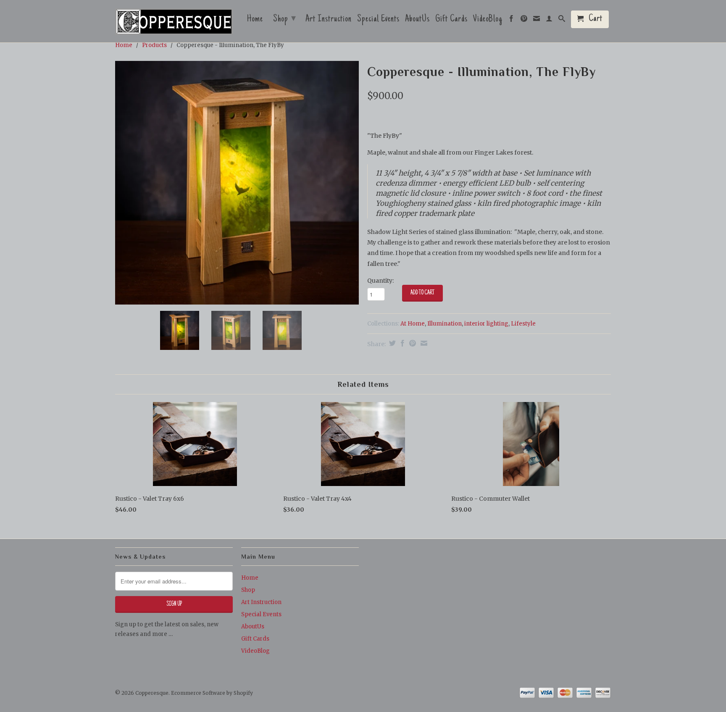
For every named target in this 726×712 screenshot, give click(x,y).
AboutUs (417, 20)
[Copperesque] (174, 22)
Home (255, 20)
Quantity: (380, 280)
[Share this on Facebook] (401, 343)
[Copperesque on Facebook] (511, 20)
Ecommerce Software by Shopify (212, 693)
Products (154, 45)
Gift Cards (451, 20)
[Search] (562, 20)
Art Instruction (328, 20)
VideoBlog (487, 20)
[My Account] (549, 20)
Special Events (378, 20)
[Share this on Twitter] (391, 343)
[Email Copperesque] (536, 20)
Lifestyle (523, 323)
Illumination (444, 323)
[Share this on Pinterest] (411, 343)
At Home (412, 323)
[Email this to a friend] (422, 343)
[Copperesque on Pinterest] (524, 20)
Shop (284, 19)
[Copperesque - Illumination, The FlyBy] (237, 183)
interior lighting (486, 323)
